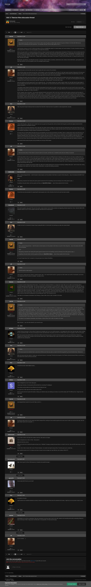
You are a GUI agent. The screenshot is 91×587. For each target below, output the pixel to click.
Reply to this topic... (17, 567)
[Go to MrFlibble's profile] (11, 334)
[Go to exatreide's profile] (11, 521)
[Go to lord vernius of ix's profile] (11, 465)
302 (11, 392)
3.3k (12, 294)
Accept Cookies (72, 584)
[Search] (85, 4)
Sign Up (81, 9)
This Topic (80, 4)
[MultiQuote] (18, 64)
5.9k (12, 528)
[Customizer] (84, 10)
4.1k (11, 375)
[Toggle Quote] (19, 40)
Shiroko (11, 379)
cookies (12, 584)
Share (73, 21)
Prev (9, 32)
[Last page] (24, 32)
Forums (8, 9)
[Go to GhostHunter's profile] (11, 210)
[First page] (6, 32)
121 (11, 471)
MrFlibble (11, 328)
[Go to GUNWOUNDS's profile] (11, 177)
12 (11, 116)
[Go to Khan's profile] (11, 368)
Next (22, 32)
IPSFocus (11, 579)
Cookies (12, 580)
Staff (23, 9)
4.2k (12, 184)
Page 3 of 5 (29, 32)
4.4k (12, 341)
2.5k (12, 217)
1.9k (11, 447)
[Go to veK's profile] (11, 72)
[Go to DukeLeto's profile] (11, 287)
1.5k (11, 79)
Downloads (16, 9)
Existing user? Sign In (73, 9)
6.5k (12, 49)
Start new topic (68, 27)
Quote (21, 64)
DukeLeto (11, 281)
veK (11, 67)
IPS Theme (7, 579)
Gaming (18, 22)
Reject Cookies (81, 584)
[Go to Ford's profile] (11, 109)
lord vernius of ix (11, 459)
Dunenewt (13, 21)
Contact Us (8, 580)
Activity (37, 9)
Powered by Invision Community (80, 579)
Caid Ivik (11, 36)
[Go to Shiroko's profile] (11, 385)
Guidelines (45, 9)
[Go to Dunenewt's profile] (7, 21)
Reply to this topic (80, 27)
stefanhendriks (11, 434)
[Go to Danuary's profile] (11, 126)
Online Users (29, 9)
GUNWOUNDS (11, 171)
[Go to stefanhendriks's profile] (11, 440)
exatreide (11, 515)
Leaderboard (53, 9)
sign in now (33, 560)
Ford (11, 103)
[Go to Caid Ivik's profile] (11, 42)
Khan (11, 362)
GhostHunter (11, 205)
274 (11, 133)
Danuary (11, 121)
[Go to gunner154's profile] (11, 483)
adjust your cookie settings (42, 584)
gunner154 (11, 478)
